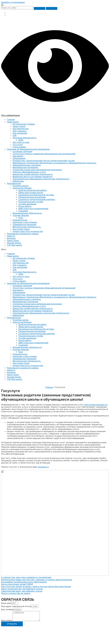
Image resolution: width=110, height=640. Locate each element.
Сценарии (23, 211)
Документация (14, 183)
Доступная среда (21, 229)
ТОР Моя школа (14, 245)
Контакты (11, 238)
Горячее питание (21, 215)
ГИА (14, 135)
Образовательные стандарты (27, 165)
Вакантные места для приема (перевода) (33, 176)
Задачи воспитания (22, 188)
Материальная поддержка (25, 167)
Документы (18, 156)
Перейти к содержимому (13, 2)
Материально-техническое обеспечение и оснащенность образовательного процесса (54, 163)
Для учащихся (19, 131)
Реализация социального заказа (23, 234)
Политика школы (21, 186)
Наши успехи (19, 126)
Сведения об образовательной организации (28, 149)
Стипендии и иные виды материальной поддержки (37, 170)
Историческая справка (24, 124)
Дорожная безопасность (25, 138)
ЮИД (20, 140)
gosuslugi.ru (43, 467)
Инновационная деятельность (27, 213)
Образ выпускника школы (30, 192)
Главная (11, 119)
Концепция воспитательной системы (36, 195)
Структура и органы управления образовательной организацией (44, 154)
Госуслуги (17, 144)
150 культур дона (21, 142)
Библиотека (18, 181)
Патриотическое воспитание (32, 197)
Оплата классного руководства (28, 231)
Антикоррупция (20, 220)
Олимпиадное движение (24, 224)
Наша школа (13, 122)
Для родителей (20, 133)
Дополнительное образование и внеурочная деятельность (41, 179)
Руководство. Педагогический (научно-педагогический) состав (44, 160)
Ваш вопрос (7, 620)
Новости (11, 236)
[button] (55, 249)
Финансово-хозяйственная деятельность (33, 174)
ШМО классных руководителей (33, 208)
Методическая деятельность (27, 227)
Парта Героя (13, 240)
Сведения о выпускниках (25, 222)
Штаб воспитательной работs (32, 190)
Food (20, 218)
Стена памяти (19, 147)
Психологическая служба (30, 202)
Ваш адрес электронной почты (16, 606)
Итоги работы (24, 206)
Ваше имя (6, 603)
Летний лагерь (14, 243)
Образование (19, 158)
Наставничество (21, 128)
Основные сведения (22, 151)
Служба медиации (27, 204)
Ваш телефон (7, 609)
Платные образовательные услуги (29, 172)
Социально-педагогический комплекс (36, 199)
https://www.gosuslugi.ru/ (96, 404)
